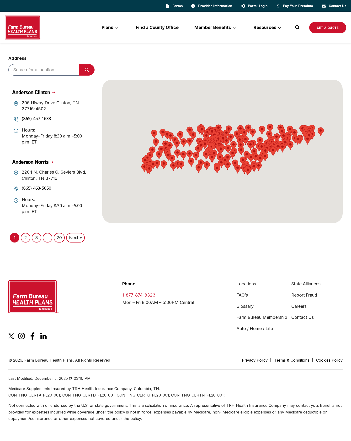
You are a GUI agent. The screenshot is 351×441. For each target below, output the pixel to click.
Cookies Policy (329, 360)
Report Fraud (304, 295)
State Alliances (305, 283)
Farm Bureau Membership (261, 317)
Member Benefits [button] (212, 27)
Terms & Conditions (291, 360)
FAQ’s (242, 295)
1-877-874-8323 (138, 295)
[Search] (297, 28)
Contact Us (302, 317)
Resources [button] (265, 27)
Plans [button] (107, 27)
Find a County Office (157, 27)
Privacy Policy (255, 360)
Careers (299, 306)
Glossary (245, 306)
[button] (191, 162)
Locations (246, 283)
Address (17, 58)
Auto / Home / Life (254, 328)
